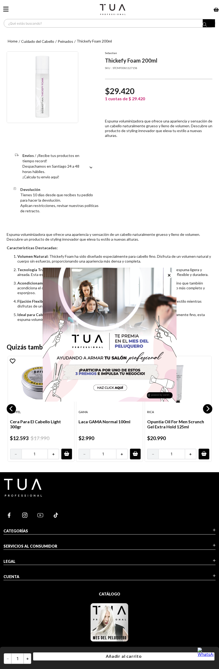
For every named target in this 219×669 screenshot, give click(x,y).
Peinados (65, 41)
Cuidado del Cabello (37, 41)
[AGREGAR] (66, 453)
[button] (11, 408)
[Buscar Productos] (209, 24)
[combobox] (109, 23)
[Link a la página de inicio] (13, 41)
